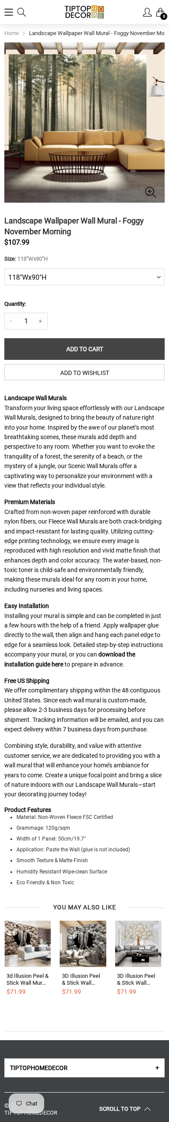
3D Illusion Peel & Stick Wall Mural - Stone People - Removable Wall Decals (81, 979)
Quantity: (15, 304)
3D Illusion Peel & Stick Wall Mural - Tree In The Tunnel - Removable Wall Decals (136, 979)
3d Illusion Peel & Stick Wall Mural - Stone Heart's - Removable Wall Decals (27, 979)
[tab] (84, 1068)
